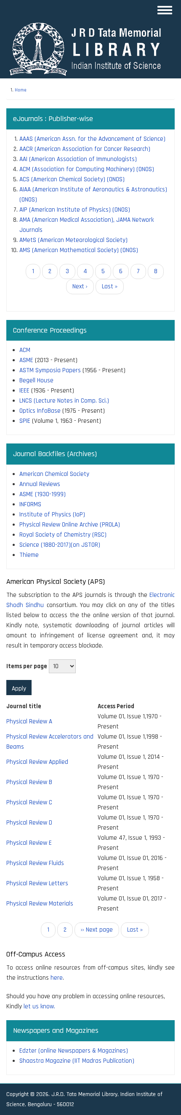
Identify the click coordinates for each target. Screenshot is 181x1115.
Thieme (29, 555)
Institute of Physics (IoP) (52, 514)
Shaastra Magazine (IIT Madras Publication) (76, 1061)
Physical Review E (29, 843)
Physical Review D (29, 823)
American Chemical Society (54, 474)
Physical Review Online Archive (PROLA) (69, 525)
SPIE (24, 421)
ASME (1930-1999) (42, 494)
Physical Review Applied (37, 762)
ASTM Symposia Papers (50, 370)
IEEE (24, 391)
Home (20, 90)
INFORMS (30, 504)
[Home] (89, 49)
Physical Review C (29, 802)
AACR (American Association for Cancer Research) (84, 149)
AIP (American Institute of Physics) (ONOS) (74, 210)
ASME (26, 360)
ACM (24, 350)
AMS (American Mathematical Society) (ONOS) (78, 250)
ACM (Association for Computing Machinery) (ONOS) (86, 169)
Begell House (36, 380)
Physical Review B (29, 782)
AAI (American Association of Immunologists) (78, 159)
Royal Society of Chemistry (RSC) (62, 535)
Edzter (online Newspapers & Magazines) (73, 1051)
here (57, 978)
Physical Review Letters (37, 883)
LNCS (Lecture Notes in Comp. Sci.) (64, 401)
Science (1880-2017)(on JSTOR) (59, 545)
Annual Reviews (39, 484)
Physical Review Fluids (35, 863)
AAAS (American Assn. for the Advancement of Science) (92, 139)
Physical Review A (29, 721)
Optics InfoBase (40, 411)
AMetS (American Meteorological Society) (73, 240)
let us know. (39, 1006)
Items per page (26, 666)
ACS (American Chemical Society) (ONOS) (72, 179)
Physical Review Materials (39, 904)
